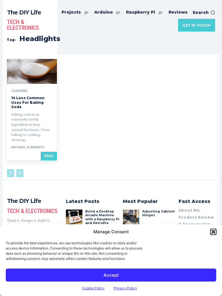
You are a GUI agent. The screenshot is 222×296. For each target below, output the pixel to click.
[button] (213, 232)
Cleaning (19, 91)
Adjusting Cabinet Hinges (158, 213)
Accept (111, 275)
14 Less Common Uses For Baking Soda (28, 102)
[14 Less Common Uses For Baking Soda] (32, 71)
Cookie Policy (93, 288)
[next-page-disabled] (19, 173)
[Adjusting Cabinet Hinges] (131, 218)
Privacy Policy (125, 288)
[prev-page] (10, 173)
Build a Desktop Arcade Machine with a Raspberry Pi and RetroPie (102, 217)
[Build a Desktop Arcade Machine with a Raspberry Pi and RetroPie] (74, 218)
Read (48, 156)
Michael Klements (27, 147)
